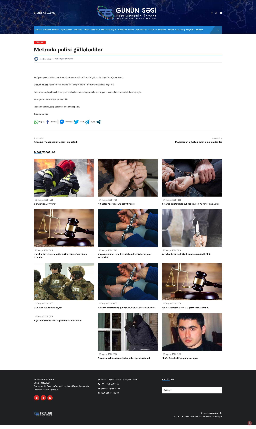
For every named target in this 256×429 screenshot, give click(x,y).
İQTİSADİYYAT (66, 30)
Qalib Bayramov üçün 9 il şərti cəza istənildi (185, 307)
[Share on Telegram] (90, 122)
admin (49, 59)
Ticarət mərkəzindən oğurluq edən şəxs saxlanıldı (124, 358)
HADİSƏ (171, 30)
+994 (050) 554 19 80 (110, 384)
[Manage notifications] (250, 423)
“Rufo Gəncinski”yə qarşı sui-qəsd (180, 358)
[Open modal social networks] (98, 122)
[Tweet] (79, 122)
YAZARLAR (152, 30)
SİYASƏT (55, 30)
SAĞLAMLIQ (180, 30)
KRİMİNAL (162, 30)
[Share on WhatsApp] (39, 122)
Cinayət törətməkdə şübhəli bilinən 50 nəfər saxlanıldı (126, 307)
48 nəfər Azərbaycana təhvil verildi (116, 204)
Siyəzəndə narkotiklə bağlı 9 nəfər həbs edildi (58, 320)
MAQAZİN (190, 30)
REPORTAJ (95, 30)
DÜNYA (87, 30)
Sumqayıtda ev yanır (45, 204)
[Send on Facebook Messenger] (66, 122)
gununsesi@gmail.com (110, 388)
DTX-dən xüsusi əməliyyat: (48, 307)
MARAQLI (199, 30)
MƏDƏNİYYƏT (141, 30)
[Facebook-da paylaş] (50, 122)
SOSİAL (131, 30)
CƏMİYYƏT (78, 30)
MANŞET (38, 30)
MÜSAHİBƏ (122, 30)
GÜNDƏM (47, 30)
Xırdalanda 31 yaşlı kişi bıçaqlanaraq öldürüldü (186, 254)
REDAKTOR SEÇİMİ (109, 30)
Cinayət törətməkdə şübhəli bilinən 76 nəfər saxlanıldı (190, 204)
